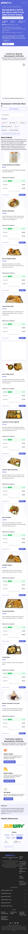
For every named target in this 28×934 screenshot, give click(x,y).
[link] (14, 826)
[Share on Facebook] (10, 923)
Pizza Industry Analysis (13, 912)
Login (20, 858)
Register (21, 856)
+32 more (19, 837)
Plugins (21, 876)
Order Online (7, 44)
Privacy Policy (22, 884)
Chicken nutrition (9, 762)
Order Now (22, 194)
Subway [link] (14, 832)
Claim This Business (14, 109)
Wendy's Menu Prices (6, 896)
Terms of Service (23, 883)
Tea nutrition (8, 799)
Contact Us (21, 878)
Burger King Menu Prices (7, 890)
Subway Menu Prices (6, 902)
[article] (14, 835)
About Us (21, 881)
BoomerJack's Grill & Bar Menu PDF (11, 133)
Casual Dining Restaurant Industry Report (4, 918)
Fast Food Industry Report (4, 912)
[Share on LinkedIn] (17, 923)
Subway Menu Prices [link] (8, 846)
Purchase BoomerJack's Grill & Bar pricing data (12, 17)
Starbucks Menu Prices (6, 899)
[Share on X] (12, 923)
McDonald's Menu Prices (6, 906)
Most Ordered (5, 114)
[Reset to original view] (24, 64)
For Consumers (22, 863)
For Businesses (22, 861)
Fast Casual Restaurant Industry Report (23, 913)
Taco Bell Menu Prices (6, 893)
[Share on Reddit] (15, 923)
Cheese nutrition (9, 781)
